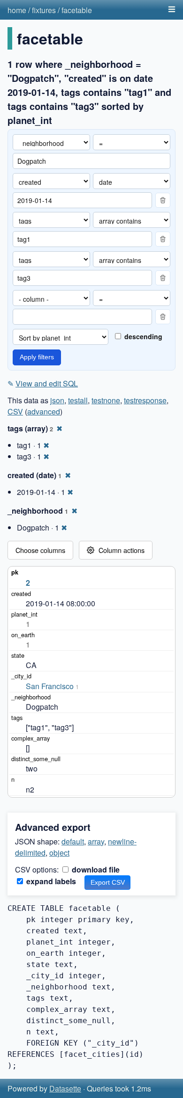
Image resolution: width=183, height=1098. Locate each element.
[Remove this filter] (162, 200)
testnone (106, 400)
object (59, 852)
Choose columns (40, 550)
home (17, 10)
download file (95, 869)
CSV (15, 411)
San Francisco (50, 686)
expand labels (50, 881)
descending (142, 336)
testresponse (145, 400)
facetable (76, 10)
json (57, 400)
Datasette (65, 1088)
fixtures (44, 10)
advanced (43, 411)
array (96, 841)
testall (78, 400)
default (72, 841)
